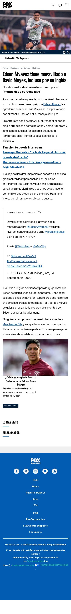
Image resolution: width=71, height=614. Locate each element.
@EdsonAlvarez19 (38, 227)
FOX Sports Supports (35, 526)
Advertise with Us (35, 493)
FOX (35, 513)
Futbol (5, 68)
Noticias (36, 68)
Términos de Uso (35, 561)
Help (35, 480)
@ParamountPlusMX (23, 256)
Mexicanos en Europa (20, 68)
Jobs (35, 499)
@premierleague (55, 231)
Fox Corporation (35, 519)
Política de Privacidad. (23, 565)
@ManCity (39, 246)
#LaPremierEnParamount (22, 261)
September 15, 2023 (19, 278)
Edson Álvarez (51, 104)
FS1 (35, 505)
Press (35, 486)
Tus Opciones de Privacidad (54, 565)
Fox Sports (35, 532)
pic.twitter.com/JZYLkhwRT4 (24, 266)
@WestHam (22, 246)
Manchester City (12, 324)
